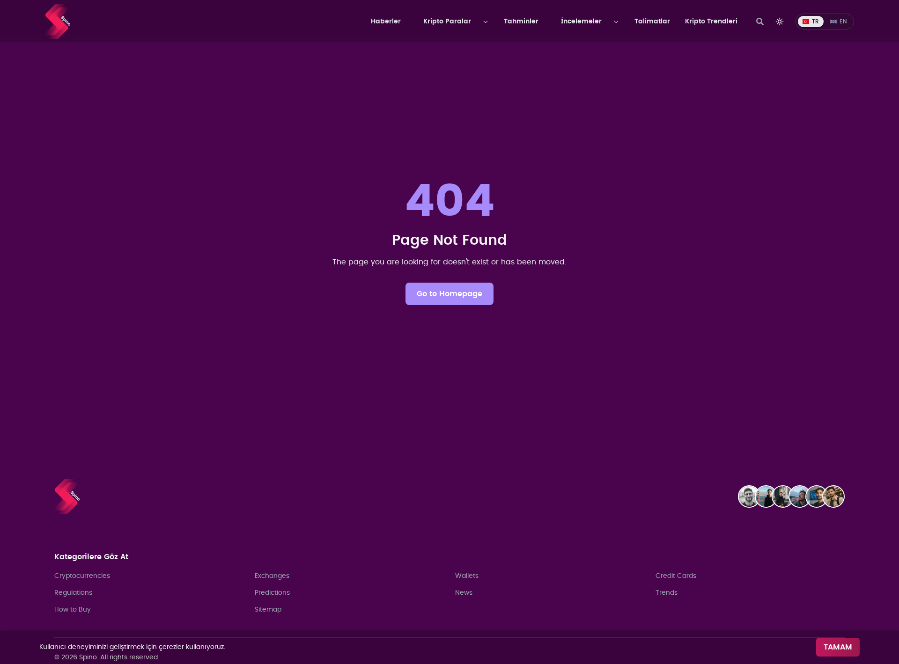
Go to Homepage (449, 294)
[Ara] (759, 21)
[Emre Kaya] (752, 496)
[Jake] (768, 496)
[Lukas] (785, 496)
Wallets (467, 576)
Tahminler (521, 21)
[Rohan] (819, 496)
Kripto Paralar (447, 21)
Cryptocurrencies (82, 576)
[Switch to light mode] (779, 21)
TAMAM (838, 647)
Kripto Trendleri (711, 21)
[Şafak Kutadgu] (836, 496)
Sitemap (268, 609)
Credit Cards (676, 576)
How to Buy (72, 609)
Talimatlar (652, 21)
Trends (667, 593)
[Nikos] (802, 496)
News (463, 593)
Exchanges (272, 576)
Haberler (386, 21)
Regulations (73, 593)
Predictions (272, 593)
